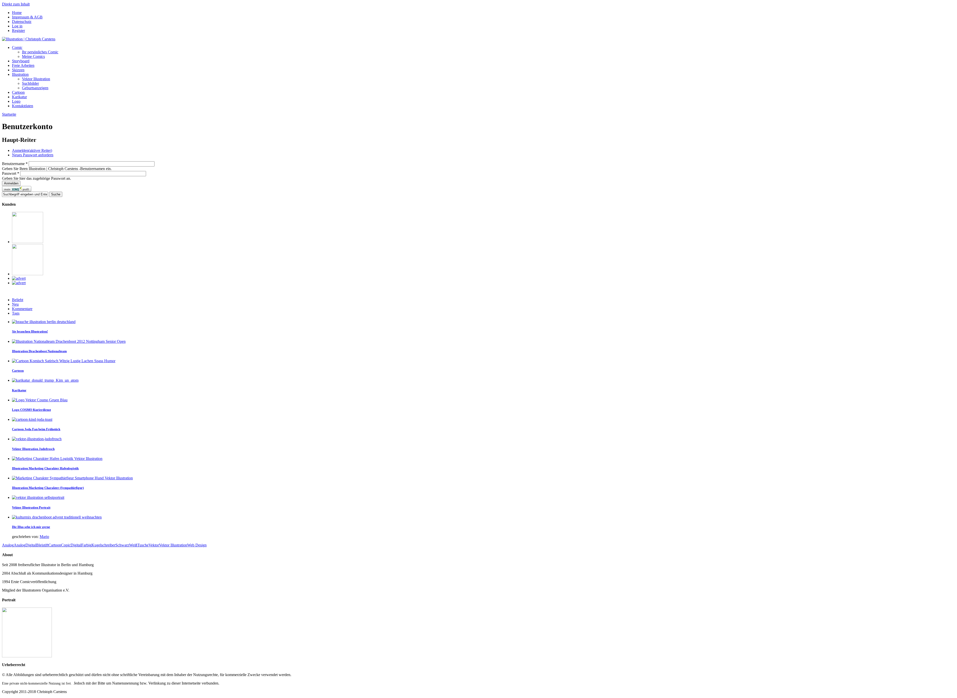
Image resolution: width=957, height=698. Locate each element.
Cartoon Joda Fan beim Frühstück (36, 429)
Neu (15, 304)
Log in (17, 26)
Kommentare (22, 309)
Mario (44, 536)
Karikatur (19, 97)
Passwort (10, 173)
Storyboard (20, 61)
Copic (66, 545)
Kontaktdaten (22, 106)
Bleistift (42, 545)
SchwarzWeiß (126, 545)
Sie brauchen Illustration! (30, 331)
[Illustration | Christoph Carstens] (28, 39)
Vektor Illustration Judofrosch (33, 449)
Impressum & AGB (27, 17)
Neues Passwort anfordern (32, 155)
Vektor (154, 545)
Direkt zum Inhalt (16, 4)
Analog (8, 545)
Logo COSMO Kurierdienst (31, 410)
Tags (15, 313)
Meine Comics (33, 56)
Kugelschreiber (103, 545)
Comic (17, 47)
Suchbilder (30, 83)
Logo (16, 101)
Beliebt (17, 300)
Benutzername (15, 164)
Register (18, 30)
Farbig (86, 545)
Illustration (20, 74)
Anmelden (32, 150)
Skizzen (18, 70)
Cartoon (18, 92)
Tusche (143, 545)
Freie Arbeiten (23, 65)
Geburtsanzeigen (35, 88)
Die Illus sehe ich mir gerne (31, 527)
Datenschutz (21, 21)
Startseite (9, 114)
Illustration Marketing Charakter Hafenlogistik (45, 468)
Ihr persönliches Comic (40, 52)
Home (17, 12)
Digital (76, 545)
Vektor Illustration (36, 79)
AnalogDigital (25, 545)
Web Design (197, 545)
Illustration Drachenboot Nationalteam (39, 351)
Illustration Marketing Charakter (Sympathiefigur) (48, 488)
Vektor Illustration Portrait (31, 507)
